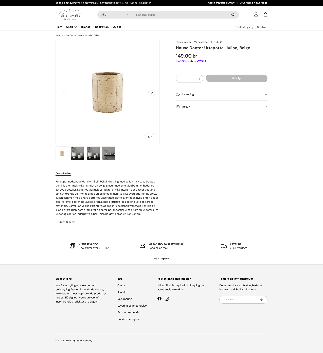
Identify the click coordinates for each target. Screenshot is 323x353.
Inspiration (102, 27)
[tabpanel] (108, 202)
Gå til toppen (161, 258)
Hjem (59, 27)
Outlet (117, 27)
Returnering (124, 299)
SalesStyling (69, 340)
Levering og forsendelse (132, 305)
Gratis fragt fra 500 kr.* (221, 2)
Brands (86, 27)
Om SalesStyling (242, 27)
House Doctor (183, 41)
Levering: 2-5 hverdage (253, 2)
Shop (69, 27)
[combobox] (168, 15)
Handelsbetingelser (129, 319)
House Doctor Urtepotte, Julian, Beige (81, 35)
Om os (121, 285)
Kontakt (262, 27)
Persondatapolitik (128, 312)
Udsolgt (236, 78)
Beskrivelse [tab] (63, 173)
